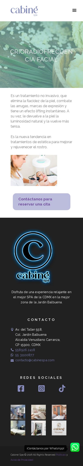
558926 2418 (25, 350)
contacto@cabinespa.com (34, 360)
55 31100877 (24, 355)
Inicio (41, 66)
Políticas (61, 454)
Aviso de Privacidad (22, 459)
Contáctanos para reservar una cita (35, 201)
